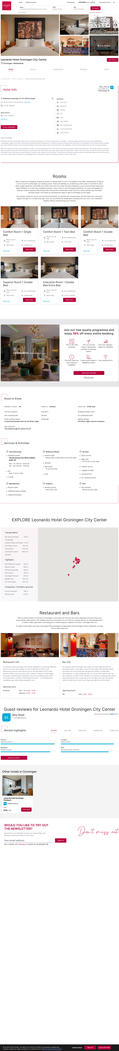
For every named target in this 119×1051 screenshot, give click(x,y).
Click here (21, 844)
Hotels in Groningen (17, 79)
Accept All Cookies (104, 1047)
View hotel (26, 809)
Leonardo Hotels (5, 79)
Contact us (4, 119)
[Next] (36, 217)
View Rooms (112, 60)
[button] (19, 217)
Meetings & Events (31, 2)
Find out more (89, 377)
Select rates (29, 249)
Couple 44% (114, 730)
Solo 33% (67, 730)
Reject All (90, 1047)
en (114, 2)
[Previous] (2, 217)
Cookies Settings (77, 1047)
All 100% (54, 730)
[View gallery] (17, 785)
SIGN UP (61, 840)
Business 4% (98, 730)
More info (6, 251)
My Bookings (71, 2)
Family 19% (82, 730)
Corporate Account (104, 2)
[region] (59, 1047)
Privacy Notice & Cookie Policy (51, 1049)
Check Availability (9, 127)
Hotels (21, 2)
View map (27, 102)
